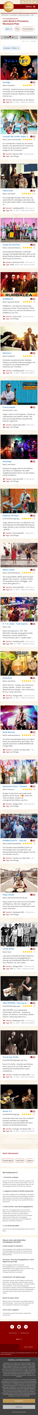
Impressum (13, 1333)
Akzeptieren (19, 1401)
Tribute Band (8, 1160)
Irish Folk (19, 1160)
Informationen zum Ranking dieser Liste (26, 1139)
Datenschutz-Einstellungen (19, 1412)
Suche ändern (27, 37)
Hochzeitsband (29, 29)
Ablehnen (19, 1407)
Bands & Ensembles (24, 15)
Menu (29, 6)
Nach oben (28, 1347)
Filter (7, 37)
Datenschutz (24, 1333)
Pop (17, 29)
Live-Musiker (13, 15)
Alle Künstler (4, 15)
